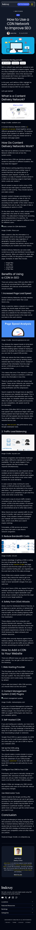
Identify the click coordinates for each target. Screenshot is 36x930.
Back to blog (19, 11)
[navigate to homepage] (5, 4)
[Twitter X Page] (6, 897)
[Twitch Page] (16, 897)
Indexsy (18, 864)
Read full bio (18, 874)
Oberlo (30, 870)
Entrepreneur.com (18, 870)
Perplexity (15, 63)
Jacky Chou (7, 863)
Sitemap (28, 922)
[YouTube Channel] (2, 897)
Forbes (26, 870)
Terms (14, 922)
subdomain (13, 761)
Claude (23, 63)
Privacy (8, 922)
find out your (12, 424)
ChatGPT (7, 63)
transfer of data (19, 564)
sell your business (23, 4)
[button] (17, 902)
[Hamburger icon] (32, 4)
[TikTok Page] (9, 897)
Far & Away (23, 864)
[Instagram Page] (13, 897)
